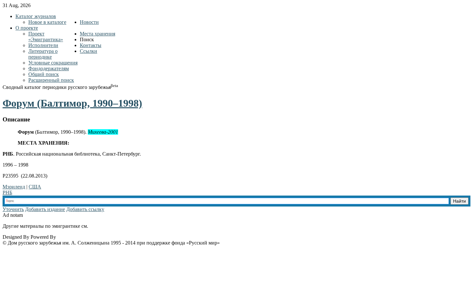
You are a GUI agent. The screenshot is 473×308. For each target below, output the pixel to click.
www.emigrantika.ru (112, 226)
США (35, 186)
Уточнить (13, 209)
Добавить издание (45, 209)
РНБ (7, 192)
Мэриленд (14, 186)
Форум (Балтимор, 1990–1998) (72, 103)
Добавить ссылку (85, 209)
